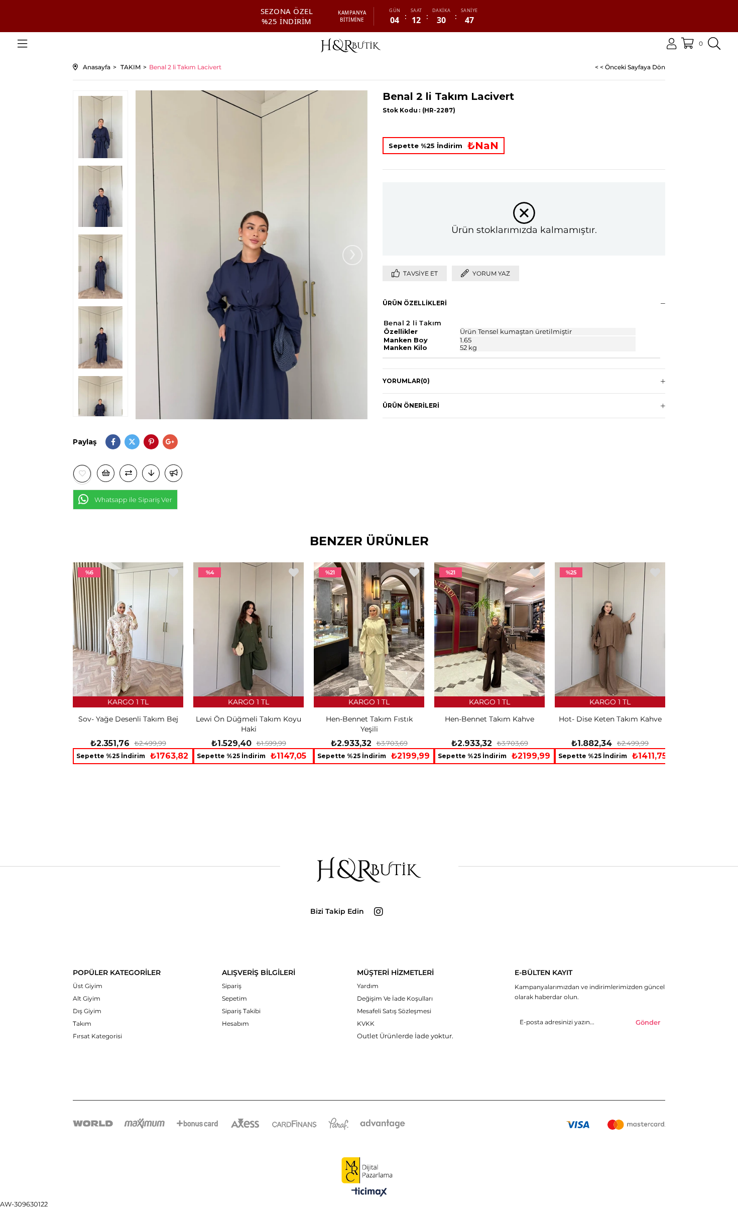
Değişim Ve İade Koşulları (395, 998)
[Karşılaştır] (128, 473)
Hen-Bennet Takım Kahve (489, 718)
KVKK (366, 1023)
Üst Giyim (87, 986)
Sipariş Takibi (241, 1011)
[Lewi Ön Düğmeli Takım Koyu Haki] (248, 629)
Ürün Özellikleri (415, 303)
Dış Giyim (87, 1011)
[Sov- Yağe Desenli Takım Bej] (128, 629)
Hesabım (235, 1023)
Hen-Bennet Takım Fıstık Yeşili (369, 724)
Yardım (368, 986)
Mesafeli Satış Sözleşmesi (394, 1011)
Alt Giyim (86, 998)
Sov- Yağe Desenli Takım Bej (128, 718)
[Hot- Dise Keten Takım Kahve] (610, 629)
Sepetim (234, 998)
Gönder (648, 1022)
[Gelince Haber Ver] (173, 473)
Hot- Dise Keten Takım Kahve (610, 718)
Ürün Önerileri (411, 405)
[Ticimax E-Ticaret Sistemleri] (369, 1192)
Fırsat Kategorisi (97, 1036)
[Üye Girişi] (671, 43)
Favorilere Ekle (173, 572)
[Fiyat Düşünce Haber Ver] (151, 473)
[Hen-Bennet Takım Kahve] (489, 629)
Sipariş (231, 986)
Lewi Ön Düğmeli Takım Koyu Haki (248, 724)
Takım (82, 1023)
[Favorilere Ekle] (82, 473)
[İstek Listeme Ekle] (105, 473)
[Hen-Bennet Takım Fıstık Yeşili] (369, 629)
